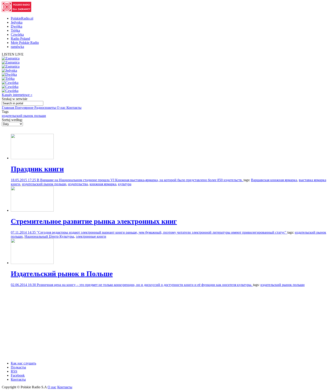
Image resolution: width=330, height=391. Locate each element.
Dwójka (16, 26)
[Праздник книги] (32, 158)
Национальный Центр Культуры (49, 236)
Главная (8, 107)
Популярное (24, 107)
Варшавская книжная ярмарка (274, 180)
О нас (61, 107)
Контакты (73, 107)
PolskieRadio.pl (22, 18)
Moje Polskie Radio (25, 43)
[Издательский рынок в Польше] (32, 263)
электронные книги (91, 236)
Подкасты (18, 367)
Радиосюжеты (45, 107)
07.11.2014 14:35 (24, 232)
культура (124, 184)
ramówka (17, 47)
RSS (14, 371)
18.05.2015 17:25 (24, 180)
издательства (78, 184)
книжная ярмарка (103, 184)
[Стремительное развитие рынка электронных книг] (32, 210)
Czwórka (17, 34)
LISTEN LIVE (13, 54)
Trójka (15, 30)
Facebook (18, 375)
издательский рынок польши (24, 116)
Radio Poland (20, 38)
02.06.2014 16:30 (24, 285)
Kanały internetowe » (17, 95)
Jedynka (16, 22)
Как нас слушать (23, 363)
